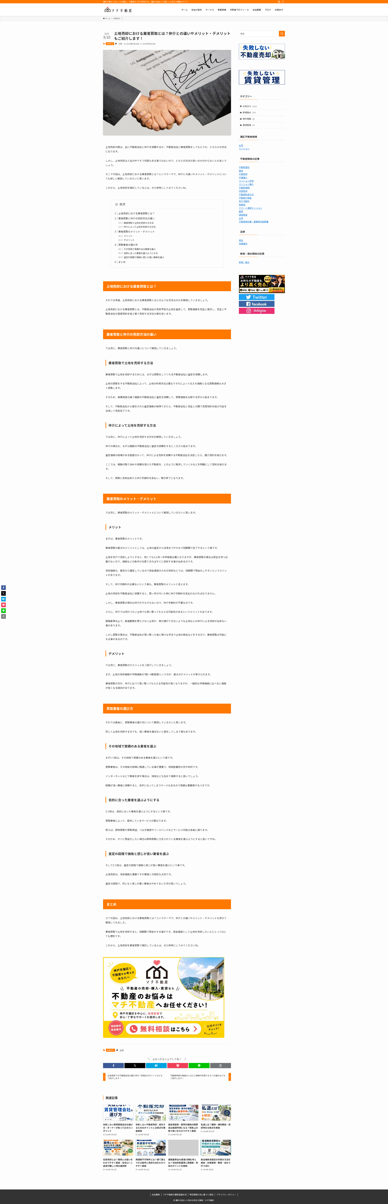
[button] (113, 1065)
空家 (241, 211)
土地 (120, 43)
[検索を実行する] (282, 34)
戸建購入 (243, 177)
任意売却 (243, 191)
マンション (244, 148)
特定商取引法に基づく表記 (201, 1194)
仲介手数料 (244, 201)
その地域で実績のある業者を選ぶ (140, 249)
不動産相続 (244, 187)
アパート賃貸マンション (250, 208)
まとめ (122, 262)
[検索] (283, 1)
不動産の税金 (245, 197)
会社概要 (156, 1194)
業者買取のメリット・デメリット (136, 231)
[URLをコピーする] (220, 1065)
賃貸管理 (249, 124)
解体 (241, 170)
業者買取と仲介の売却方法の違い (136, 218)
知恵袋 (242, 204)
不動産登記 (244, 167)
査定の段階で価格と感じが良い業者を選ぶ (144, 257)
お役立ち (110, 43)
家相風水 (249, 112)
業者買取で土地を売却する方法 (139, 222)
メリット (128, 235)
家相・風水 (244, 262)
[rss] (279, 1)
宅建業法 (243, 243)
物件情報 (249, 118)
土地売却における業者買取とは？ (136, 213)
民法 (241, 240)
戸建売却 (243, 174)
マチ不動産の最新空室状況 (175, 1194)
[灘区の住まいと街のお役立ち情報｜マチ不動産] (118, 9)
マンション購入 (246, 184)
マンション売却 (246, 180)
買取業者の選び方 (128, 244)
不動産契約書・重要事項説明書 (254, 221)
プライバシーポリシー (226, 1194)
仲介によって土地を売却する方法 (140, 226)
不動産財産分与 (246, 194)
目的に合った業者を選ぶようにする (141, 253)
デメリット (129, 239)
